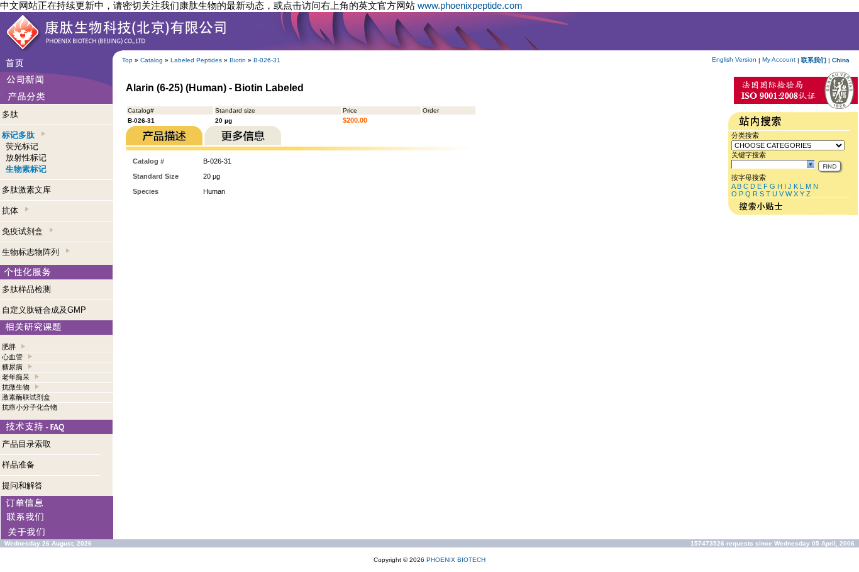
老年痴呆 (16, 377)
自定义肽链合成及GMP (44, 310)
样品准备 (18, 464)
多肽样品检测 (26, 289)
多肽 (10, 114)
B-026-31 (266, 60)
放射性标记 (26, 157)
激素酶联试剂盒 (26, 397)
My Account (778, 59)
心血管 (12, 357)
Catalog (151, 60)
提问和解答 (22, 485)
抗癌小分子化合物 (29, 407)
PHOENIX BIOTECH (455, 559)
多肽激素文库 (26, 189)
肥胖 (9, 346)
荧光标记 (22, 146)
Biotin (238, 60)
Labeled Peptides (196, 60)
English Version (734, 59)
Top (127, 60)
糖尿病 (12, 367)
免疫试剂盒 (25, 231)
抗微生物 (16, 387)
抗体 (12, 210)
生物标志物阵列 (33, 252)
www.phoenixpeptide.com (470, 5)
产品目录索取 (26, 444)
